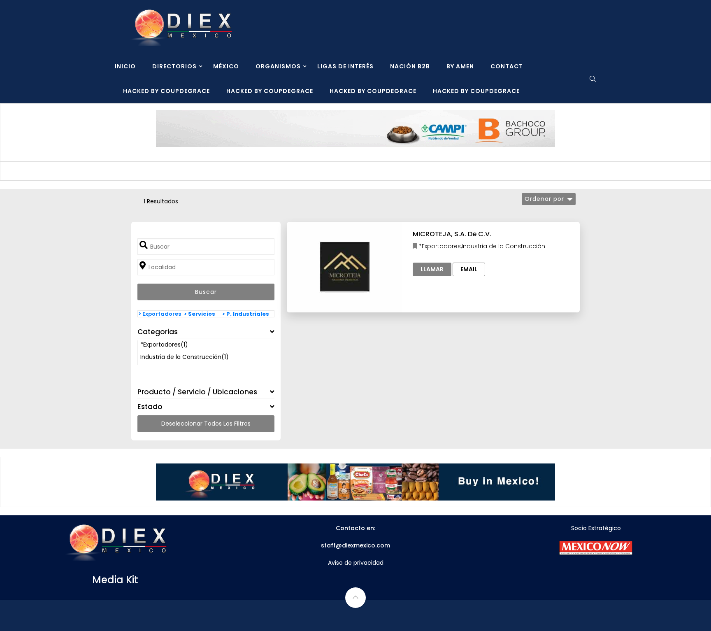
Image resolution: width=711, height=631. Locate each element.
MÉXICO (226, 66)
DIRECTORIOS (174, 66)
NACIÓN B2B (410, 66)
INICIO (125, 66)
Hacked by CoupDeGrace (166, 91)
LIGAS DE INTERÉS (345, 66)
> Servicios (199, 314)
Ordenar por (544, 199)
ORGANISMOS (278, 66)
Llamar (432, 269)
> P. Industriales (245, 314)
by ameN (460, 66)
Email (468, 269)
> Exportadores (159, 314)
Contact (506, 66)
